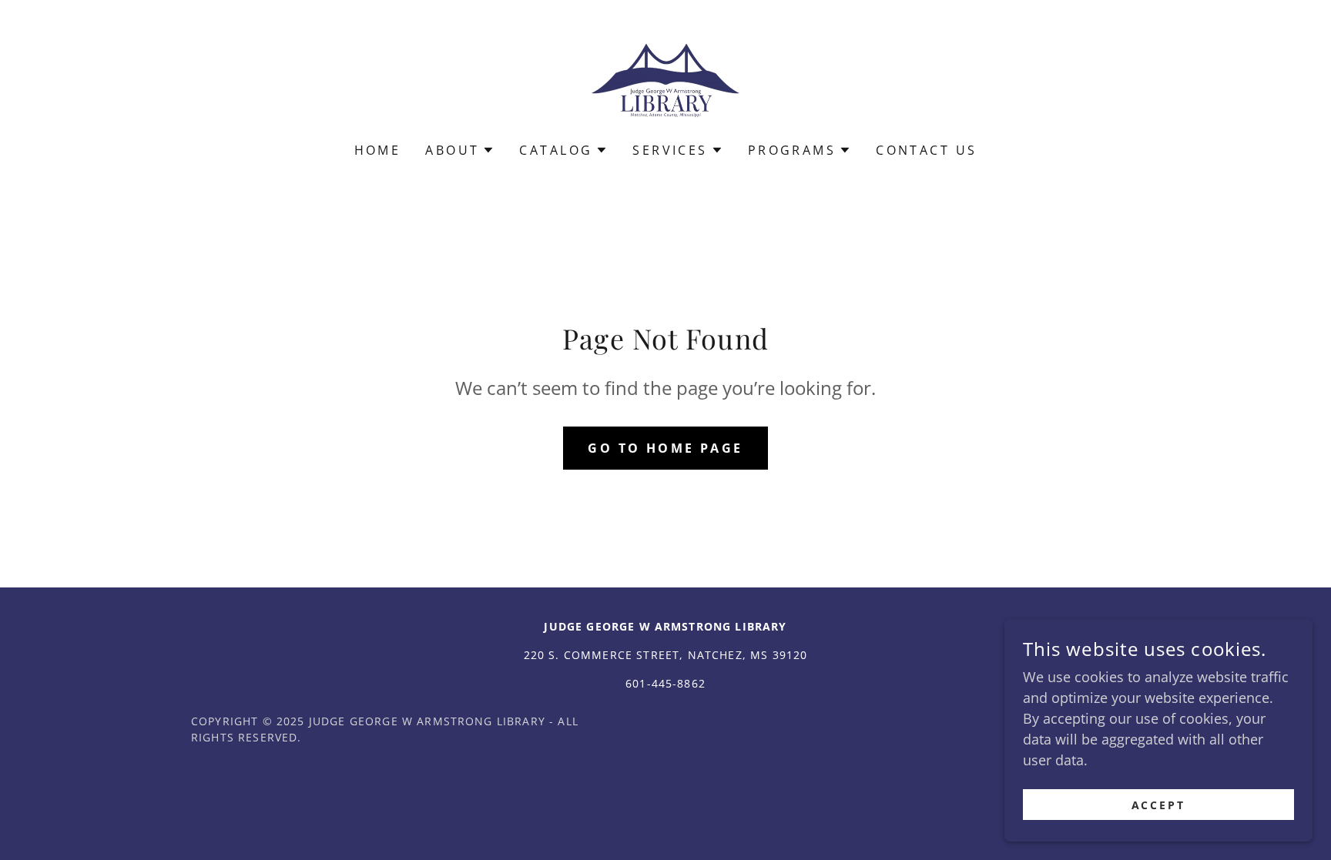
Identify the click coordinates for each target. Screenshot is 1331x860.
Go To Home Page (665, 448)
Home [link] (377, 150)
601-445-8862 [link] (665, 683)
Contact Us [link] (926, 150)
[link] (665, 81)
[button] (460, 150)
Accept (1159, 805)
